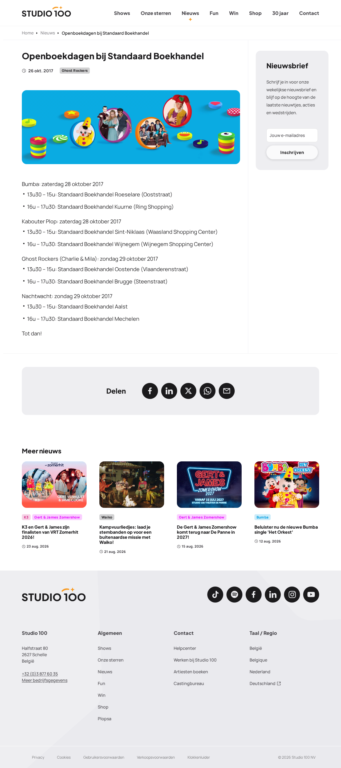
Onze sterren (156, 13)
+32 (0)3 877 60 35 (40, 674)
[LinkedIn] (273, 595)
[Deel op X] (188, 391)
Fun (214, 13)
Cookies (64, 757)
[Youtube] (311, 595)
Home (28, 33)
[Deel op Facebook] (150, 391)
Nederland (260, 672)
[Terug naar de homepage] (46, 13)
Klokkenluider (199, 757)
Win (233, 13)
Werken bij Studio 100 (195, 660)
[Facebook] (254, 595)
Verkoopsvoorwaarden (156, 757)
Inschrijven (292, 152)
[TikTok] (215, 595)
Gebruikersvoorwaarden (103, 757)
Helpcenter (185, 648)
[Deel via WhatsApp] (208, 391)
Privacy (38, 757)
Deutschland (262, 683)
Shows (122, 13)
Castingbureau (189, 683)
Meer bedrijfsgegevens (44, 680)
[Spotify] (234, 595)
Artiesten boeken (191, 672)
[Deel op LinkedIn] (169, 391)
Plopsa (104, 719)
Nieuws (190, 13)
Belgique (258, 660)
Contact (309, 13)
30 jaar (280, 13)
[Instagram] (292, 595)
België (256, 648)
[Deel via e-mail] (227, 391)
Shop (255, 13)
